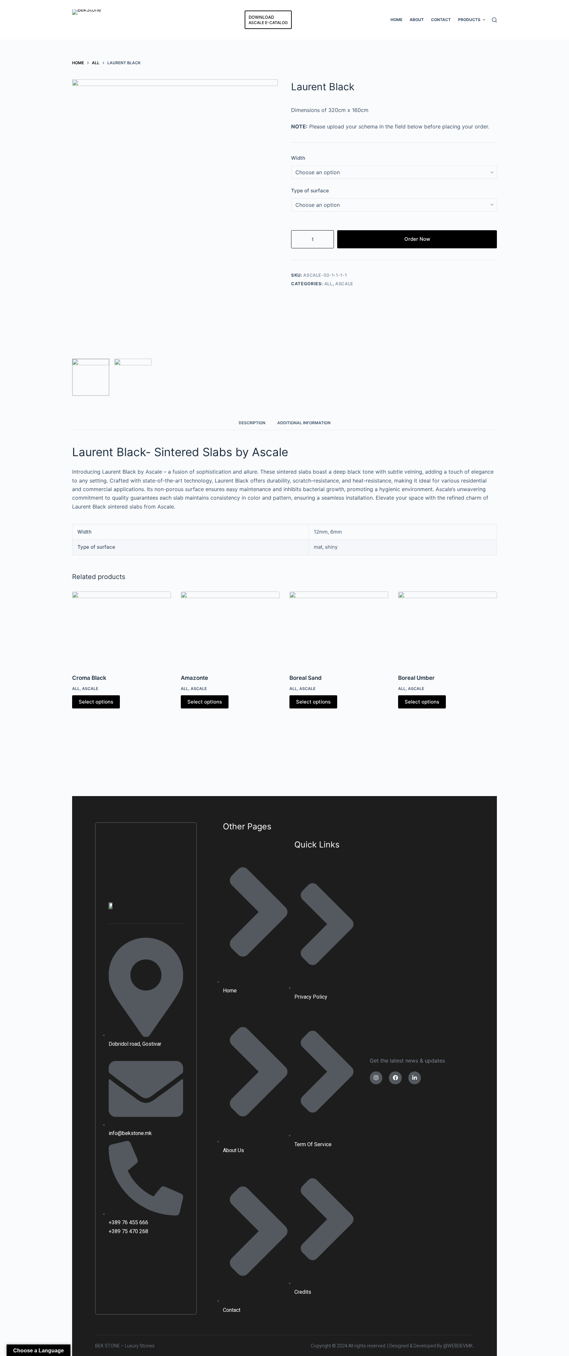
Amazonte (194, 678)
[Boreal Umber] (447, 629)
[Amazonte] (230, 629)
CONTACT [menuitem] (441, 19)
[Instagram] (376, 1077)
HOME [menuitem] (396, 19)
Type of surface (310, 190)
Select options (96, 702)
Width (298, 158)
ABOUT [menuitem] (417, 19)
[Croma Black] (121, 629)
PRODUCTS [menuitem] (469, 19)
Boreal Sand (305, 678)
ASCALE (344, 283)
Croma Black (89, 678)
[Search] (494, 19)
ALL (328, 283)
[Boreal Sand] (338, 629)
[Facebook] (395, 1077)
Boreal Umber (416, 678)
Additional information (304, 422)
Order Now (417, 239)
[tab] (252, 423)
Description (252, 422)
